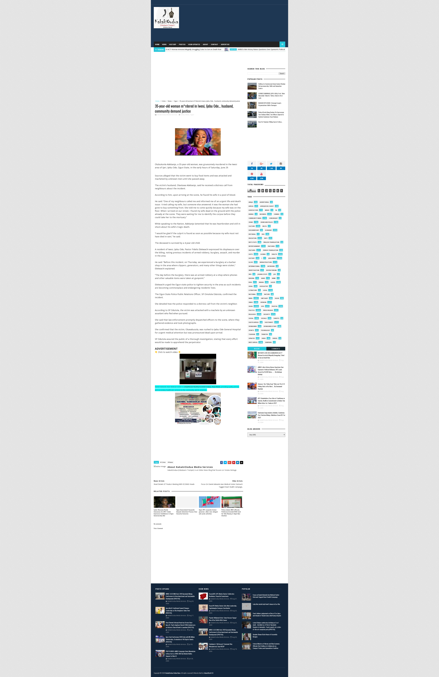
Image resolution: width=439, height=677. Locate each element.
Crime (164, 101)
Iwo (250, 274)
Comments (276, 348)
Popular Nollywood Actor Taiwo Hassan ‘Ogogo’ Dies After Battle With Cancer (223, 618)
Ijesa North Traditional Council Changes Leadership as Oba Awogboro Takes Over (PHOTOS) (178, 610)
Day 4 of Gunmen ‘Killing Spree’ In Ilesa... (270, 122)
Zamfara (268, 342)
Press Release (268, 310)
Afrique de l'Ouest (267, 206)
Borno (251, 214)
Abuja (251, 202)
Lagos (273, 282)
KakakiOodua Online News (173, 673)
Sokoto (276, 318)
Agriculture (253, 210)
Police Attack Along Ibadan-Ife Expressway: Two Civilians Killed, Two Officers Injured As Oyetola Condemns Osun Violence (271, 114)
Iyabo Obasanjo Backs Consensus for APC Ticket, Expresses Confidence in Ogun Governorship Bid (164, 512)
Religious (252, 314)
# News (170, 462)
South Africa (253, 322)
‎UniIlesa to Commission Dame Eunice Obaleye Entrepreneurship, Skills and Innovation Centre (271, 86)
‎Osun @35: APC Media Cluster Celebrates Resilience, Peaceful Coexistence (221, 595)
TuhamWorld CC (208, 673)
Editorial (252, 234)
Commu (276, 214)
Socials (264, 318)
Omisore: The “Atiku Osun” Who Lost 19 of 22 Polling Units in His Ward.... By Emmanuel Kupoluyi (271, 386)
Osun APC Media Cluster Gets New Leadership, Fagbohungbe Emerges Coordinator (223, 606)
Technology (265, 330)
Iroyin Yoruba (271, 270)
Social (251, 318)
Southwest (269, 322)
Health (274, 254)
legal (251, 286)
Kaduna (251, 278)
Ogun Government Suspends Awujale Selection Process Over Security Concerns (186, 512)
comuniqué (273, 218)
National (252, 294)
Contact (214, 44)
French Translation (270, 250)
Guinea (263, 254)
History (172, 44)
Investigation (254, 270)
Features (188, 49)
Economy (268, 230)
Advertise (225, 44)
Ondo (251, 302)
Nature (267, 294)
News (164, 44)
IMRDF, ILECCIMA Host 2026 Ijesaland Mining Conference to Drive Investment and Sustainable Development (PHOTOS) (180, 596)
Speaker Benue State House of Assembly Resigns (265, 635)
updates (252, 338)
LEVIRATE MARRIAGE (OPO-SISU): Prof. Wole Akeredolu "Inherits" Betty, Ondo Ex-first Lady (271, 95)
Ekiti (266, 238)
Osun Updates (194, 44)
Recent (257, 348)
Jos (274, 274)
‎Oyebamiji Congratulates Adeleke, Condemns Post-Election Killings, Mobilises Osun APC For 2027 (271, 415)
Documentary (254, 230)
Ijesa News (272, 258)
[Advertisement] (243, 23)
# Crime (163, 462)
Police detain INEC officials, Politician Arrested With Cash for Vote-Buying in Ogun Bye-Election (231, 512)
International (254, 266)
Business (263, 214)
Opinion (263, 302)
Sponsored (253, 326)
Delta (264, 226)
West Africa (253, 342)
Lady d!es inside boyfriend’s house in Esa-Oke (266, 604)
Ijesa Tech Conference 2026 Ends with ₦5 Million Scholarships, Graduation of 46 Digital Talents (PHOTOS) (180, 639)
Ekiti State (253, 242)
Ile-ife (251, 262)
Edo (263, 234)
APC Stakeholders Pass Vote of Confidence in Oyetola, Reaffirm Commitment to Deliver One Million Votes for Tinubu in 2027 (271, 400)
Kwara (261, 282)
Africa (251, 206)
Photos (182, 44)
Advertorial (264, 202)
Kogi (250, 282)
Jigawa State (262, 274)
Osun (251, 306)
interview (271, 266)
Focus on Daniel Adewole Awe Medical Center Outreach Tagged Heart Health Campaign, (266, 596)
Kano (263, 278)
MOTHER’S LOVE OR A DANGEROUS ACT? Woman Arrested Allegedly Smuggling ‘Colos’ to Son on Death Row (271, 355)
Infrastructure (266, 262)
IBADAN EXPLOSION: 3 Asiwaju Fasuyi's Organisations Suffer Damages (269, 104)
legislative (264, 286)
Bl (276, 210)
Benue (267, 210)
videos (275, 338)
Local (265, 290)
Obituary (264, 298)
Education (252, 238)
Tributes (264, 334)
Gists (251, 254)
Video (264, 338)
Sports (251, 330)
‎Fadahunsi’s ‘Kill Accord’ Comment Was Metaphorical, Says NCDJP (220, 645)
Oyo (262, 306)
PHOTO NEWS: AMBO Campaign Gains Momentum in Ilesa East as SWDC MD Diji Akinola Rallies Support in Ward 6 (180, 653)
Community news (255, 218)
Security (267, 314)
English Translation (271, 242)
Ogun (176, 101)
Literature (253, 290)
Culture (252, 226)
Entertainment (254, 246)
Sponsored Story (270, 326)
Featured (271, 246)
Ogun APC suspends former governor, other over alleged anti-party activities (208, 512)
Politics (252, 310)
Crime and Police (267, 222)
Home (157, 44)
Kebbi (274, 278)
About (205, 44)
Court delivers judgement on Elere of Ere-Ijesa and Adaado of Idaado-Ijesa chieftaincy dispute (267, 614)
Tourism (252, 334)
